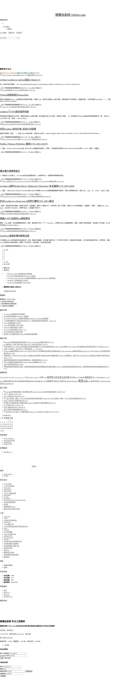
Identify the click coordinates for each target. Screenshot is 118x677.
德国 (9, 381)
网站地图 (28, 634)
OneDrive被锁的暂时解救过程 (14, 236)
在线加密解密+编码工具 (11, 546)
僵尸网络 (72, 377)
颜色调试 (7, 557)
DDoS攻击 (5, 377)
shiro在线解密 (8, 532)
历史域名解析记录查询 (11, 543)
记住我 (8, 658)
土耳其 (107, 377)
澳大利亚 (43, 381)
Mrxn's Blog (7, 491)
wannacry (36, 377)
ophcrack (6, 530)
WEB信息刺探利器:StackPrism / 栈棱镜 (23, 276)
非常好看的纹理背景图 (11, 555)
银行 (3, 384)
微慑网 (9, 29)
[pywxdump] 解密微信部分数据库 (21, 274)
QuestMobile (7, 442)
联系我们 (10, 630)
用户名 (2, 666)
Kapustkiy (22, 377)
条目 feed (6, 592)
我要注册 (11, 32)
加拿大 (77, 377)
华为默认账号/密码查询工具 (13, 541)
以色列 (45, 377)
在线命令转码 (8, 548)
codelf (5, 518)
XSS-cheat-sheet (8, 537)
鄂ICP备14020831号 (6, 637)
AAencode (7, 516)
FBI (15, 377)
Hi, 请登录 (3, 32)
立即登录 (7, 291)
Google (17, 377)
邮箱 (1, 669)
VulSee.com (28, 377)
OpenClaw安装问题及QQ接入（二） (15, 329)
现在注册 (13, 291)
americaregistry (8, 474)
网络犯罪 (68, 381)
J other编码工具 (8, 524)
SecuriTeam (7, 498)
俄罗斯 (50, 377)
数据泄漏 (21, 381)
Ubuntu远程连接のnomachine (14, 95)
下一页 (6, 262)
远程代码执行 (95, 381)
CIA (1, 377)
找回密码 (19, 32)
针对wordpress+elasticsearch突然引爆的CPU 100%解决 (27, 201)
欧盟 (39, 381)
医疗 (94, 377)
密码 (7, 655)
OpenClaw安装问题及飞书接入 (13, 327)
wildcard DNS (8, 536)
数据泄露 (27, 381)
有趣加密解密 (8, 565)
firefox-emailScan (9, 438)
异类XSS (6, 550)
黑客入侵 (10, 384)
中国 (41, 377)
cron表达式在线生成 (10, 520)
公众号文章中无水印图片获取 (13, 332)
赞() (2, 88)
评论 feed (6, 595)
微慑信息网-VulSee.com (70, 14)
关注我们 (7, 27)
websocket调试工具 (10, 534)
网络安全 (56, 381)
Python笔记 (31, 88)
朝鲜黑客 (35, 381)
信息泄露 (65, 377)
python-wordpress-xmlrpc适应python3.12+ (20, 80)
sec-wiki (6, 497)
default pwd (7, 522)
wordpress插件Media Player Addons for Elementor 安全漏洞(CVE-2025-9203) (37, 186)
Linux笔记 (31, 105)
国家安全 (103, 377)
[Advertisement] (59, 53)
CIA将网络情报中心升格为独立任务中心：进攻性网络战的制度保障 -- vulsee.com (30, 321)
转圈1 (5, 567)
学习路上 (30, 137)
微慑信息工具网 (9, 552)
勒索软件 (88, 377)
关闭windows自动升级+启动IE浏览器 (18, 129)
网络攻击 (63, 381)
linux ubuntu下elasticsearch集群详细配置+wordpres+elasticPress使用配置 (33, 278)
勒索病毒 (81, 377)
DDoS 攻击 (11, 377)
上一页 (6, 250)
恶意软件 (15, 381)
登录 (5, 590)
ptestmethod (7, 495)
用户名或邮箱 (4, 653)
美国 (80, 380)
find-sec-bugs (8, 489)
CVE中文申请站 (9, 486)
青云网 (33, 466)
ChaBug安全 (8, 484)
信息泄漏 (57, 377)
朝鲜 (32, 381)
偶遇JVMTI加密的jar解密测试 (15, 218)
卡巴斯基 (98, 377)
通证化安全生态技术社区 (12, 509)
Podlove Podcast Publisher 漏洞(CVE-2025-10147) (24, 144)
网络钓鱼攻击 (75, 381)
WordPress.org (8, 596)
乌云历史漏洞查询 (9, 502)
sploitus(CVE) (8, 444)
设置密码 (3, 673)
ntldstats (6, 476)
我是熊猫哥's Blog (9, 506)
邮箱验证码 (3, 671)
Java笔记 (30, 122)
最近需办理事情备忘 (10, 171)
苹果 (89, 381)
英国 (86, 381)
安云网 (6, 504)
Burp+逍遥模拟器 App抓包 (19, 280)
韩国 (6, 384)
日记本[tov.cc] (8, 452)
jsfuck (5, 528)
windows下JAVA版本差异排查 (14, 111)
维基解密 (49, 381)
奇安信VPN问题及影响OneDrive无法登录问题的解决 (21, 334)
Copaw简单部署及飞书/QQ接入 (21, 283)
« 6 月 (2, 431)
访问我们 (3, 630)
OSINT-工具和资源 (10, 493)
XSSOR (6, 539)
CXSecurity (7, 488)
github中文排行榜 (9, 440)
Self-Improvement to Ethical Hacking (14, 500)
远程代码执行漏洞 (104, 381)
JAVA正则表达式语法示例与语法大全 (16, 526)
